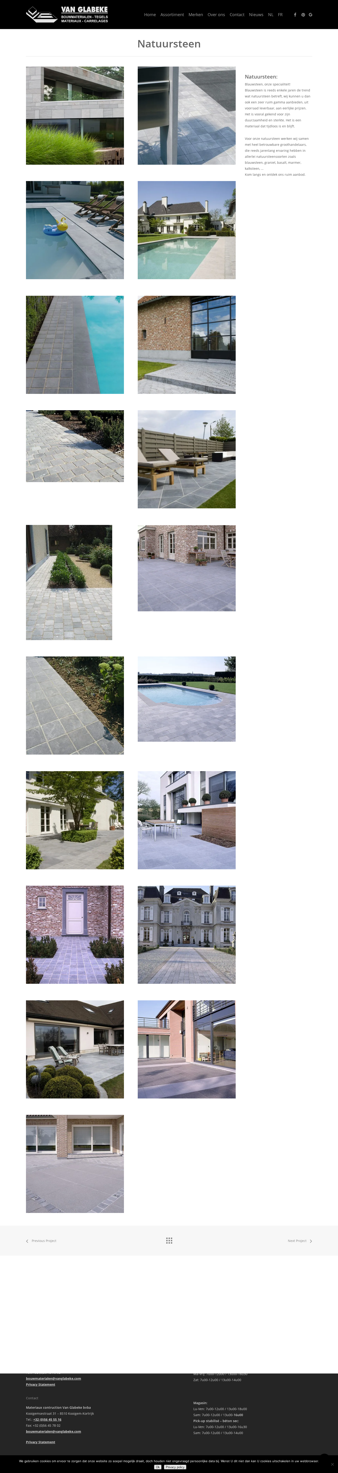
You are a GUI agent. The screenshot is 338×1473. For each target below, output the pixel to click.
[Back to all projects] (169, 1239)
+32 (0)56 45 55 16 (47, 1419)
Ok (158, 1467)
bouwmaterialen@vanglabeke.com (53, 1378)
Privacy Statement (40, 1384)
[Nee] (332, 1464)
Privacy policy (175, 1467)
